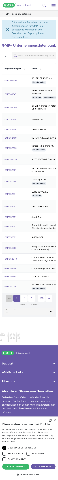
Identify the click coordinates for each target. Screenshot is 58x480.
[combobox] (50, 420)
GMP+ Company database (18, 14)
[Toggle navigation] (53, 5)
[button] (29, 474)
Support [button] (7, 363)
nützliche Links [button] (12, 372)
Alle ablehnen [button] (43, 466)
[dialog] (29, 448)
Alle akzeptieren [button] (16, 466)
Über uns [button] (8, 381)
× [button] (54, 420)
